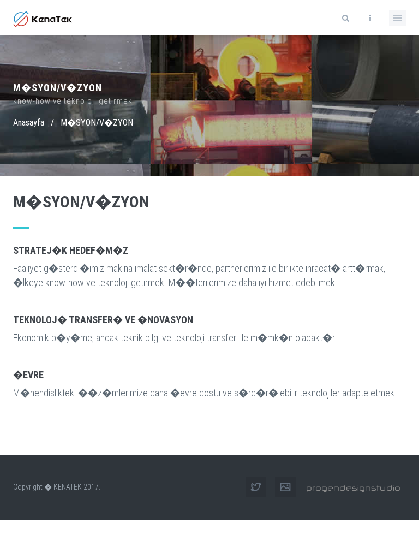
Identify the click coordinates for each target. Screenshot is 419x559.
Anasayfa (28, 122)
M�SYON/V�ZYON (97, 122)
